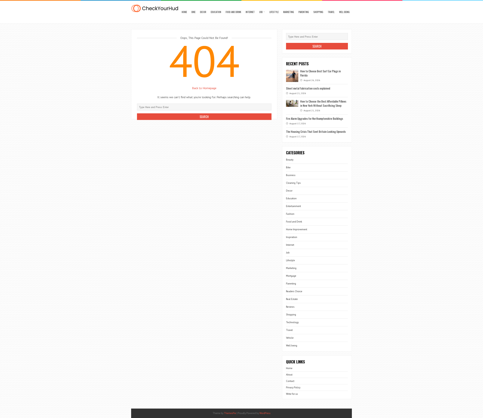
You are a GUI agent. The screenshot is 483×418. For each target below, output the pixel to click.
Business (290, 175)
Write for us (292, 394)
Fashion (290, 214)
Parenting (303, 12)
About (289, 374)
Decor (203, 12)
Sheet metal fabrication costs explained (308, 88)
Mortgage (291, 275)
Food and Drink (233, 12)
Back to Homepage (204, 88)
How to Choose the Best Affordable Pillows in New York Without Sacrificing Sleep (323, 103)
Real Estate (292, 299)
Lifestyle (274, 12)
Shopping (318, 12)
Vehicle (290, 337)
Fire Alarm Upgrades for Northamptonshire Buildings (314, 118)
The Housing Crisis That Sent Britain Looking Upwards (316, 131)
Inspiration (291, 237)
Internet (250, 12)
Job (261, 12)
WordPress (265, 413)
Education (216, 12)
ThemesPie (230, 413)
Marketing (288, 12)
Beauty (289, 159)
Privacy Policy (293, 387)
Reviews (290, 306)
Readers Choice (294, 291)
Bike (193, 12)
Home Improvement (296, 229)
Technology (292, 322)
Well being (344, 12)
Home (184, 12)
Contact (290, 381)
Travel (331, 12)
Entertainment (293, 206)
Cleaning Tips (293, 183)
